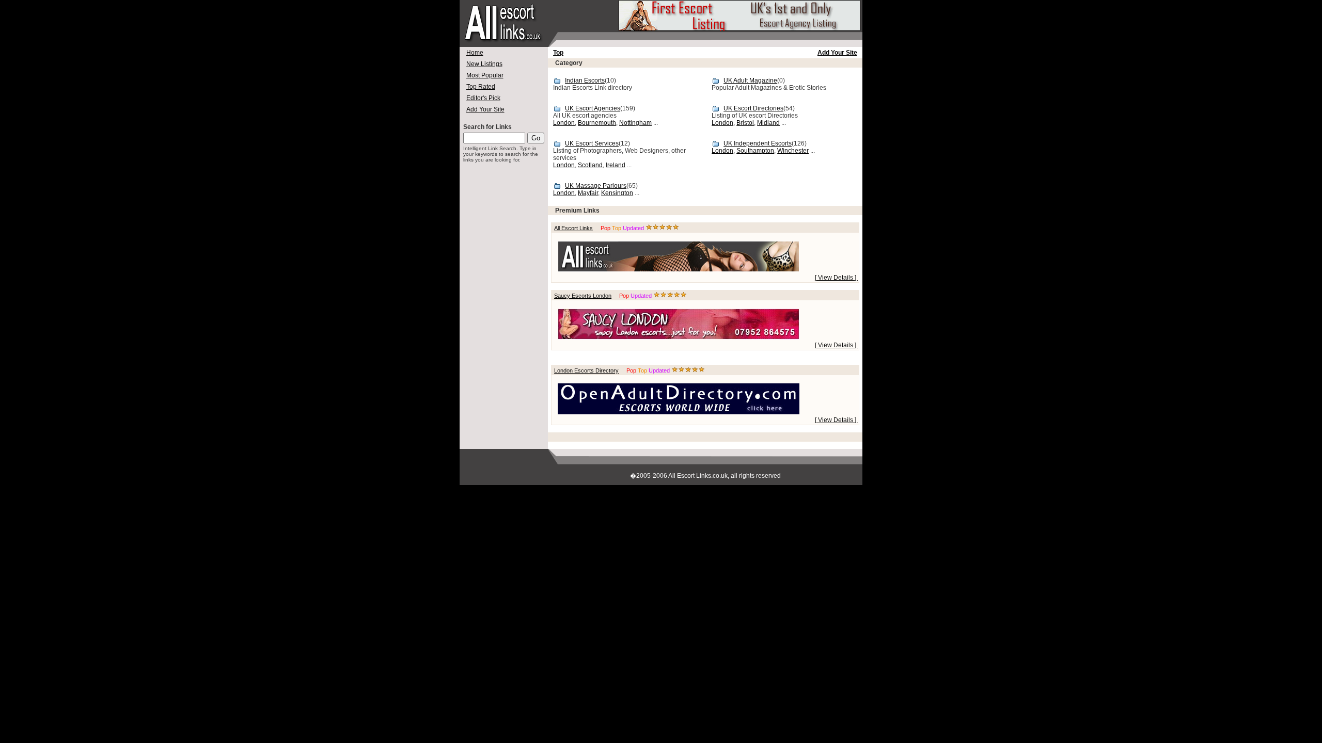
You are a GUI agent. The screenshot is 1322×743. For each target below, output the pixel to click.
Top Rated (480, 86)
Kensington (617, 193)
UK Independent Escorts (757, 143)
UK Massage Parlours (595, 185)
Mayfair (588, 193)
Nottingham (635, 122)
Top (558, 52)
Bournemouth (597, 122)
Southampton (755, 150)
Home (474, 52)
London (564, 122)
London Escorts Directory (586, 370)
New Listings (484, 64)
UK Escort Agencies (592, 108)
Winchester (793, 150)
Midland (768, 122)
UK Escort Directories (753, 108)
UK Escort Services (592, 143)
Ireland (615, 165)
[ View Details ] (836, 277)
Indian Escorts (585, 80)
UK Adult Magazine (750, 80)
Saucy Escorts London (582, 296)
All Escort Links (573, 228)
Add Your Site (485, 109)
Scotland (590, 165)
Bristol (745, 122)
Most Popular (484, 75)
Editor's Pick (483, 98)
